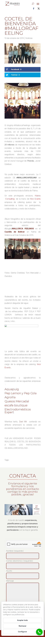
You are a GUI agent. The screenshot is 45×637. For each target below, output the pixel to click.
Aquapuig (12, 389)
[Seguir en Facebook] (34, 8)
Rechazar (22, 626)
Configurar (22, 632)
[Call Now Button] (39, 632)
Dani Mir (23, 421)
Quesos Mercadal (17, 401)
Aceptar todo (22, 620)
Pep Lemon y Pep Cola (20, 393)
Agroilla (10, 397)
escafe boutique (16, 405)
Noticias (29, 38)
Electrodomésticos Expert (18, 411)
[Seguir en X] (39, 8)
